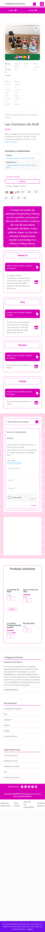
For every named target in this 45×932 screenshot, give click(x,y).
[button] (36, 29)
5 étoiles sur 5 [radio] (20, 463)
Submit (33, 505)
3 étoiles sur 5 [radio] (14, 463)
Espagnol (17, 158)
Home (7, 115)
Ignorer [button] (30, 929)
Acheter (22, 181)
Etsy (22, 165)
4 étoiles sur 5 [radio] (17, 463)
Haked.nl (28, 165)
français (23, 158)
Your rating (11, 460)
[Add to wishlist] (11, 598)
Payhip (33, 165)
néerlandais (31, 158)
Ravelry (8, 167)
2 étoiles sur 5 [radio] (11, 463)
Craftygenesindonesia (13, 165)
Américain (9, 158)
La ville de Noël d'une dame (19, 115)
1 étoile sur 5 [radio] (8, 463)
